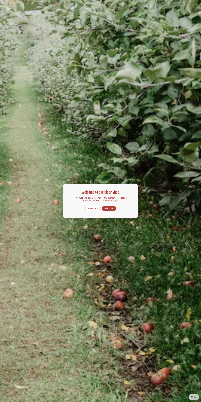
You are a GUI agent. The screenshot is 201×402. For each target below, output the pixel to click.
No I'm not (93, 208)
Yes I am (109, 208)
